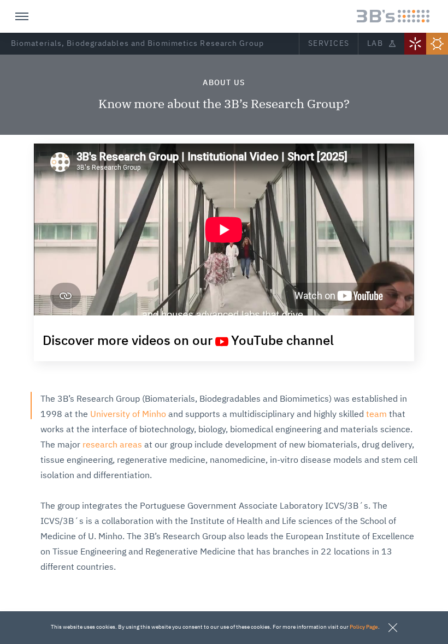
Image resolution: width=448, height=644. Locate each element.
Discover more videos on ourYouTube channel (188, 341)
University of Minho (128, 414)
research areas (112, 445)
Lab (375, 43)
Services (328, 43)
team (376, 414)
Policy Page (364, 627)
